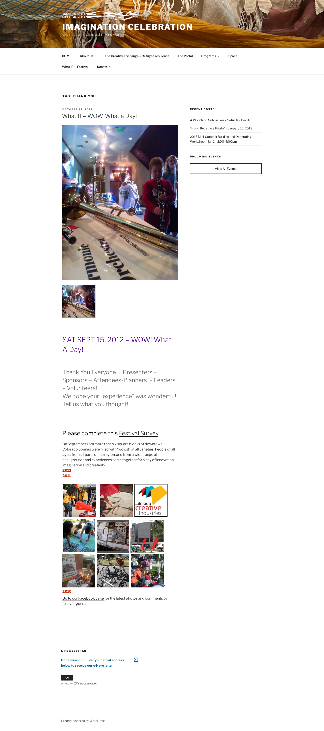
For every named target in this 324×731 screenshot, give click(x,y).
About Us (86, 56)
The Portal (185, 56)
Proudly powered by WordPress (83, 721)
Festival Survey (138, 433)
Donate (102, 67)
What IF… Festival (75, 67)
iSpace (232, 56)
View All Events (225, 168)
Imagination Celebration (127, 27)
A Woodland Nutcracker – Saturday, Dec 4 (220, 120)
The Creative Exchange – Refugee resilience (137, 56)
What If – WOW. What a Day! (99, 115)
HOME (66, 56)
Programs (208, 56)
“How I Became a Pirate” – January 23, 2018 (221, 128)
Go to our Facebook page (83, 598)
